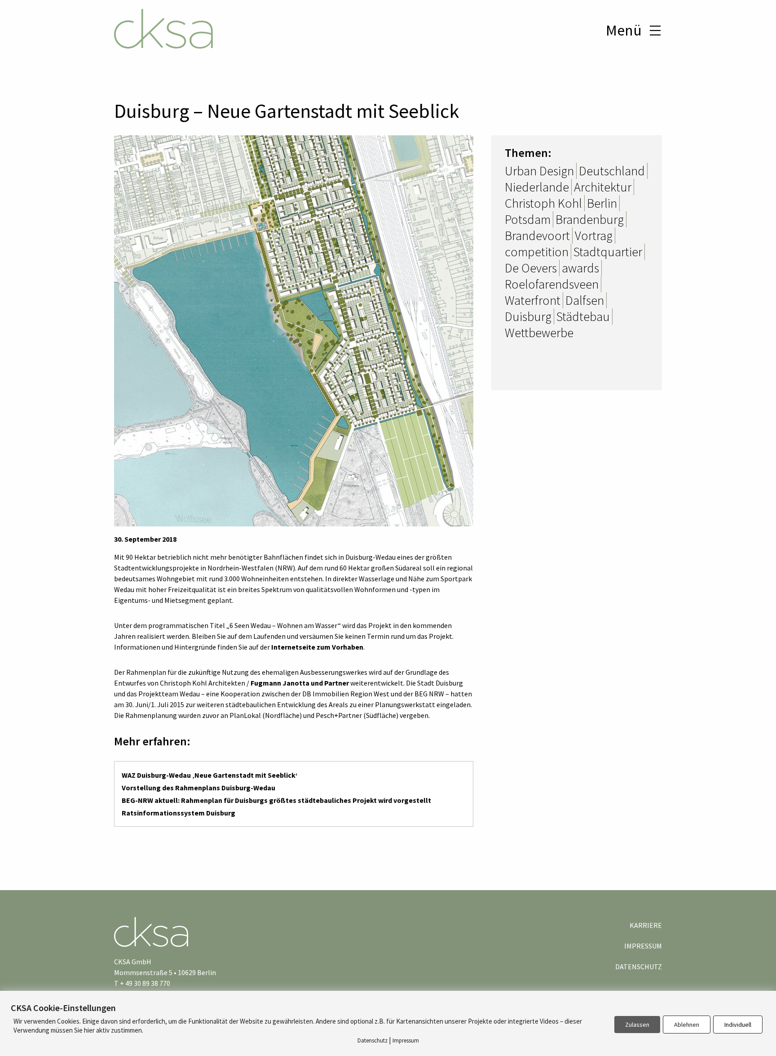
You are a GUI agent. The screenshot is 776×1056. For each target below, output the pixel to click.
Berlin (602, 203)
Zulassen (637, 1024)
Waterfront (532, 300)
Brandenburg (590, 219)
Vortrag (594, 235)
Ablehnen (686, 1024)
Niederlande (537, 187)
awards (580, 268)
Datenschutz (638, 966)
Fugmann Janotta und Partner (300, 682)
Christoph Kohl (543, 203)
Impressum (643, 945)
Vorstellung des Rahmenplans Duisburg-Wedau (198, 787)
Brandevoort (537, 235)
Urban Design (539, 171)
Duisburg (528, 316)
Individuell (737, 1024)
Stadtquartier (607, 252)
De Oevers (531, 268)
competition (537, 252)
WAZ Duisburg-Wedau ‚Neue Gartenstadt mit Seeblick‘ (210, 775)
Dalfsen (584, 300)
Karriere (646, 925)
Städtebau (583, 316)
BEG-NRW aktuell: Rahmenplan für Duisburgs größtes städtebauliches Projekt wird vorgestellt (276, 800)
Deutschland (612, 171)
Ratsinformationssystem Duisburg (178, 812)
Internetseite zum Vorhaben (317, 646)
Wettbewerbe (539, 333)
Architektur (602, 187)
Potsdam (528, 219)
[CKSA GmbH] (163, 30)
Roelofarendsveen (552, 284)
